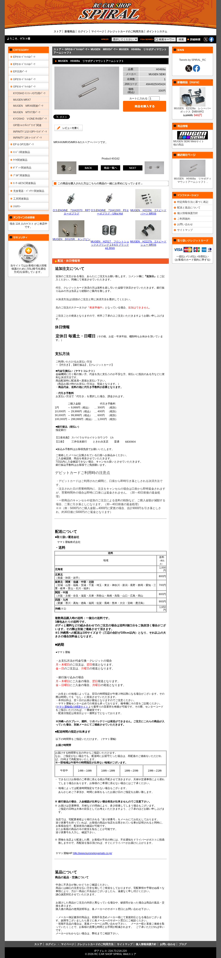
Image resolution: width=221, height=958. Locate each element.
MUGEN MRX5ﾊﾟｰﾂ (103, 49)
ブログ (183, 944)
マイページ (97, 31)
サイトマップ (185, 229)
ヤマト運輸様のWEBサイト (72, 706)
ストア (58, 31)
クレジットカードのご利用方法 (125, 31)
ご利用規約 (183, 218)
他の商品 (178, 144)
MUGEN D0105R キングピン (71, 239)
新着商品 (70, 31)
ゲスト (24, 38)
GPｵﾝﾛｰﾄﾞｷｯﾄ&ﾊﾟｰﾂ (76, 49)
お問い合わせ (185, 224)
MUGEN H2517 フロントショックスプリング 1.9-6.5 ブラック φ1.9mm (110, 244)
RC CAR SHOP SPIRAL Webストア (115, 954)
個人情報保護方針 (187, 213)
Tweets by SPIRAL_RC (192, 59)
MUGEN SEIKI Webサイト (188, 141)
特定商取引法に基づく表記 (192, 201)
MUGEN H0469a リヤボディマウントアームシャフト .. (192, 180)
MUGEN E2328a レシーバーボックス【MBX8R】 (192, 110)
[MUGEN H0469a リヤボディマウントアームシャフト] (86, 108)
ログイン (83, 31)
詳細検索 (195, 39)
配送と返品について (188, 207)
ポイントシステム (157, 31)
